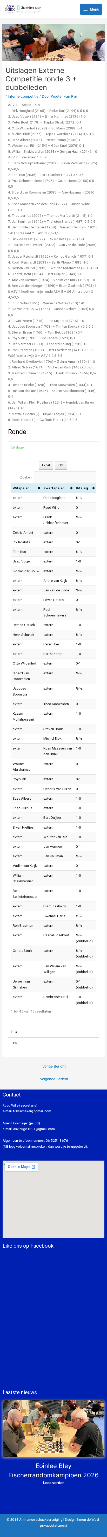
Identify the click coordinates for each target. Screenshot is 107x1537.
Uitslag (82, 488)
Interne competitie (23, 96)
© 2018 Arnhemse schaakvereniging (34, 1519)
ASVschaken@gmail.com (31, 1111)
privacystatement (53, 1525)
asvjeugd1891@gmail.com (34, 1129)
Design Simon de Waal (82, 1519)
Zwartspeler (53, 488)
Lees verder (53, 1482)
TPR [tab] (14, 1043)
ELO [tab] (14, 1032)
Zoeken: (26, 477)
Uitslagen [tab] (18, 447)
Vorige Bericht (54, 1066)
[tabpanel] (53, 739)
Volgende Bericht (54, 1079)
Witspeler (21, 488)
